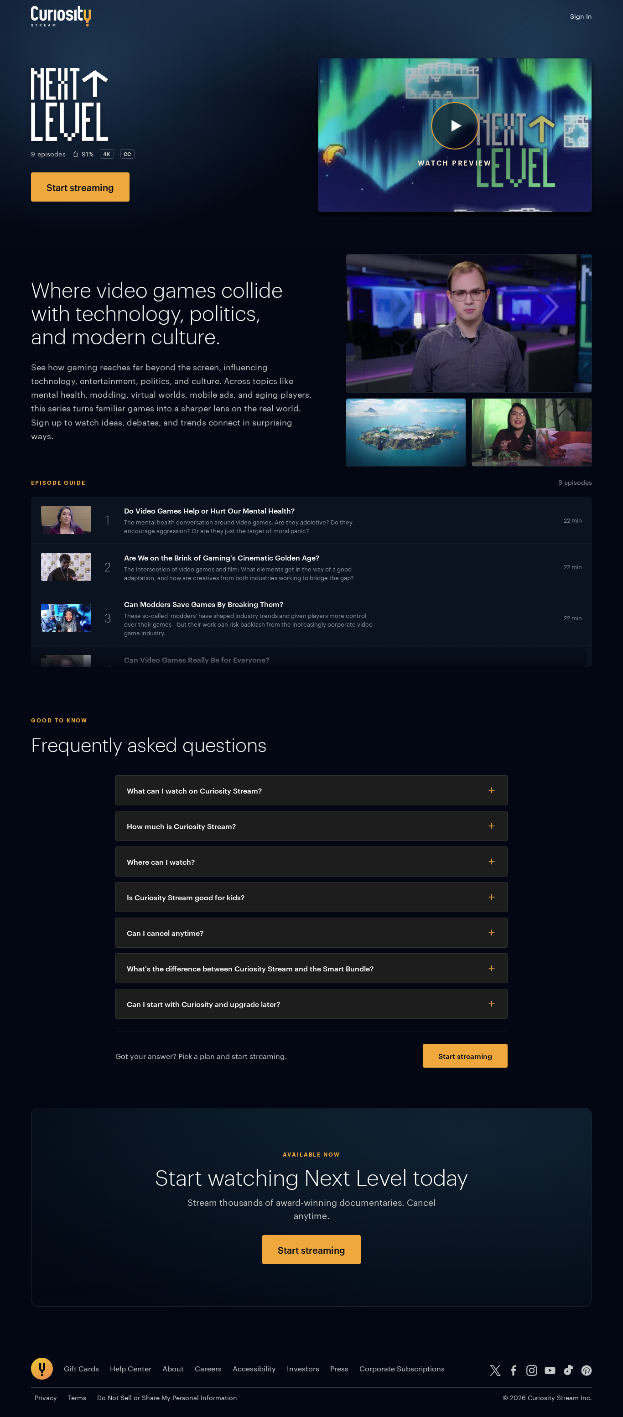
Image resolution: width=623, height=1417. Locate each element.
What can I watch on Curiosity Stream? (194, 790)
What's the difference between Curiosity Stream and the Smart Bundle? (250, 968)
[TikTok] (568, 1370)
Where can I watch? (161, 861)
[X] (495, 1370)
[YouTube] (550, 1370)
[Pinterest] (586, 1370)
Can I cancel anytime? (165, 933)
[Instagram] (532, 1370)
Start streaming (80, 187)
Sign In (581, 16)
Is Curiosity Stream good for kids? (185, 897)
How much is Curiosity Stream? (181, 826)
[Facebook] (513, 1370)
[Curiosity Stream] (61, 16)
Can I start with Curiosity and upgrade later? (203, 1004)
